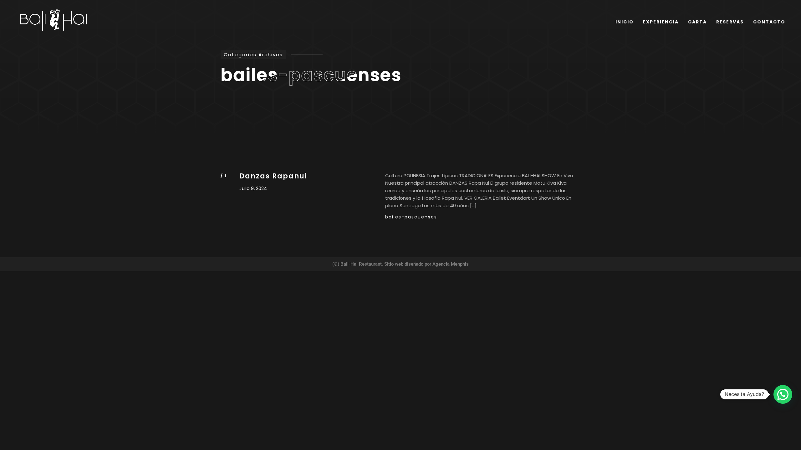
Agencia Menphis (450, 264)
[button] (782, 394)
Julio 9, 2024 (253, 188)
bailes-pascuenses (411, 217)
